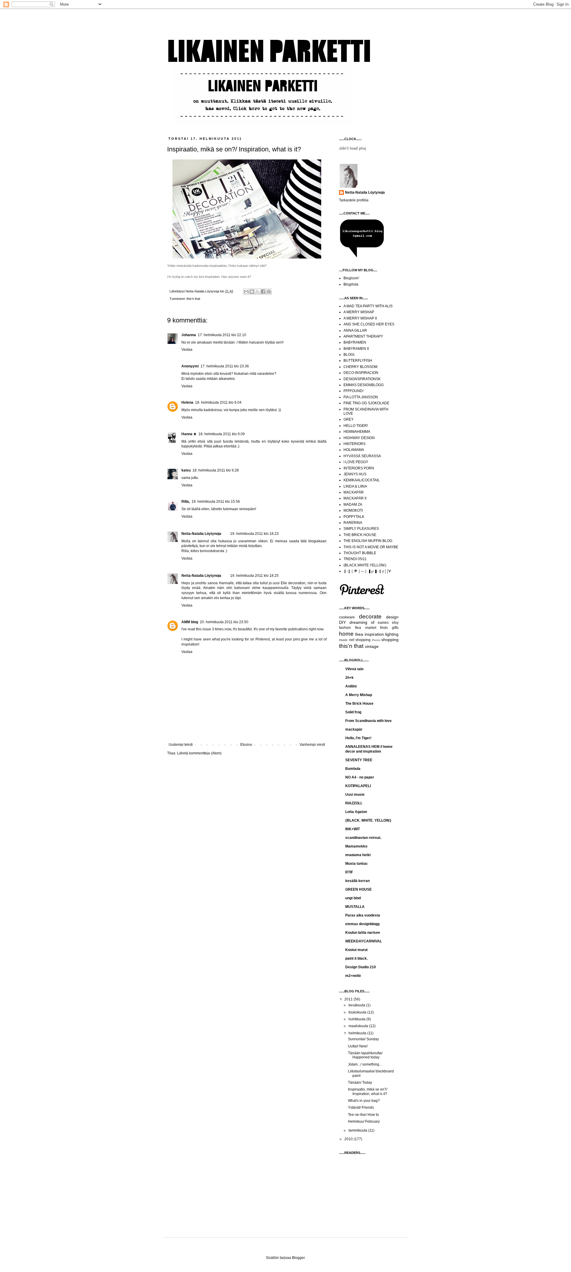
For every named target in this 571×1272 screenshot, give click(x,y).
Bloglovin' (351, 278)
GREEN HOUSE (358, 889)
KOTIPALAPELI (358, 786)
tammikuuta (358, 1130)
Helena (187, 402)
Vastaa (186, 349)
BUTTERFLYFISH (357, 360)
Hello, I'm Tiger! (358, 738)
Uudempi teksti (181, 744)
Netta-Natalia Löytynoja (201, 534)
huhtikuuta (357, 1019)
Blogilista (350, 284)
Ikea (359, 634)
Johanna (188, 335)
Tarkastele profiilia (353, 200)
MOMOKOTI (353, 510)
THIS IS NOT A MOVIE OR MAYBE (370, 547)
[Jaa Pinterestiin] (269, 291)
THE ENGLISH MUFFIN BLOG (367, 541)
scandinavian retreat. (363, 838)
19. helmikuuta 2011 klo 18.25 (254, 576)
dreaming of (361, 622)
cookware (347, 617)
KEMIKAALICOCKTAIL (361, 480)
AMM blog (189, 622)
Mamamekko (356, 846)
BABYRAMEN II (356, 349)
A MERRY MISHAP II (360, 318)
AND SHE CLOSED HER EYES (368, 324)
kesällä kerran (357, 881)
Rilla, (185, 501)
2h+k (349, 678)
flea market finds (371, 628)
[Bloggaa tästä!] (252, 291)
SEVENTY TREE (358, 760)
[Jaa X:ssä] (258, 291)
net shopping (360, 640)
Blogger (298, 1258)
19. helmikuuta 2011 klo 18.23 (254, 534)
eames (383, 623)
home (346, 634)
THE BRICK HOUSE (359, 535)
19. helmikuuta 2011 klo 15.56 (216, 501)
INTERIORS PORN (358, 468)
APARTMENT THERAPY (363, 336)
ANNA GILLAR (355, 330)
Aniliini (351, 686)
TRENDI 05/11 (355, 559)
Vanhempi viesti (312, 744)
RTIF (349, 872)
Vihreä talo (354, 669)
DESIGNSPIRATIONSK (362, 379)
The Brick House (359, 703)
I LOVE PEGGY (355, 462)
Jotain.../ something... (365, 1064)
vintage (372, 646)
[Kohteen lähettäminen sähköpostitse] (246, 291)
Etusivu (246, 744)
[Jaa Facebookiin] (263, 291)
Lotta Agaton (356, 812)
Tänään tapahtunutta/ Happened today (365, 1055)
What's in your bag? (364, 1101)
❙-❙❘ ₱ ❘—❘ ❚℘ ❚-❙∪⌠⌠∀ (367, 571)
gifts (395, 628)
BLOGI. (349, 355)
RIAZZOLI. (353, 803)
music (343, 640)
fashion (345, 628)
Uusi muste (355, 794)
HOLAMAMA (353, 450)
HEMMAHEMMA (356, 432)
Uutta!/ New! (358, 1046)
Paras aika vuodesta (362, 915)
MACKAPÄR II (354, 498)
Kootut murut (356, 950)
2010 (349, 1139)
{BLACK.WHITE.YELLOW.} (364, 565)
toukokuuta (358, 1012)
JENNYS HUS (354, 474)
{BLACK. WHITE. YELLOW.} (368, 820)
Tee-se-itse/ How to (363, 1115)
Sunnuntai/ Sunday (363, 1039)
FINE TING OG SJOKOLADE (366, 403)
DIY (342, 622)
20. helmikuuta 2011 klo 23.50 (224, 622)
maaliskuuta (359, 1026)
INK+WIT (352, 829)
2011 (349, 999)
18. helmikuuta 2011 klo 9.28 (215, 470)
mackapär (354, 729)
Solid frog (353, 712)
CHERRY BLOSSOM (360, 367)
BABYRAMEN (354, 342)
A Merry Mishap (358, 695)
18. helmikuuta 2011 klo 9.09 (221, 434)
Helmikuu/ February (364, 1121)
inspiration (374, 634)
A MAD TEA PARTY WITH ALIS (368, 306)
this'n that (193, 298)
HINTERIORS (354, 444)
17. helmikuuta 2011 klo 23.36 (224, 366)
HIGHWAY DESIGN (359, 438)
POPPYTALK (353, 517)
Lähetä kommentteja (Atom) (199, 753)
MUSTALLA (355, 907)
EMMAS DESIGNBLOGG (363, 385)
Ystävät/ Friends (361, 1107)
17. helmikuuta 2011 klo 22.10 (222, 335)
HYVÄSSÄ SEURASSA (362, 456)
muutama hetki (358, 855)
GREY (348, 419)
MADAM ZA (352, 504)
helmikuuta (358, 1033)
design (392, 617)
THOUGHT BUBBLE (359, 553)
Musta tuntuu (356, 863)
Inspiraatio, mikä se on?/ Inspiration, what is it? (367, 1091)
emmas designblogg (362, 924)
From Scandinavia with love (368, 721)
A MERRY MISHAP (358, 312)
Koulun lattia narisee (362, 932)
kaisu (186, 470)
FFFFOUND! (353, 391)
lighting (392, 634)
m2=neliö (353, 976)
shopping (390, 639)
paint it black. (356, 958)
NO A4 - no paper (359, 777)
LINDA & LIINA (355, 486)
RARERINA (352, 523)
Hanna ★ (189, 434)
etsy (395, 623)
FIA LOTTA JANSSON (360, 397)
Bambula (352, 769)
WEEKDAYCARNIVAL (363, 941)
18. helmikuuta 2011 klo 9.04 (218, 402)
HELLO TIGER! (355, 426)
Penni (376, 640)
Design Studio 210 (360, 967)
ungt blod (353, 898)
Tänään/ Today (360, 1082)
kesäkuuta (357, 1005)
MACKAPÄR (353, 492)
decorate (370, 616)
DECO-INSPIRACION (360, 373)
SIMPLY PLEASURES (361, 529)
